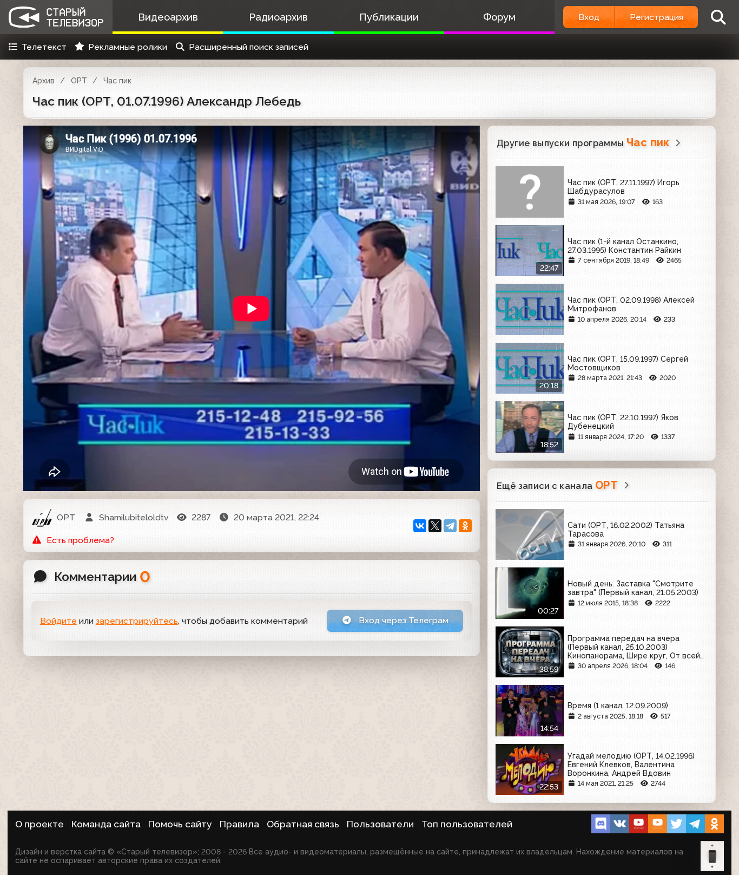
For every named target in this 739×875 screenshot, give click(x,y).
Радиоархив (278, 17)
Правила (239, 824)
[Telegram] (450, 525)
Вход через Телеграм (402, 620)
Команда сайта (106, 824)
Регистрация (656, 17)
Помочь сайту (180, 824)
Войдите (58, 621)
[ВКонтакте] (419, 525)
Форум (499, 17)
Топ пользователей (466, 824)
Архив (43, 80)
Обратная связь (303, 824)
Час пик (117, 80)
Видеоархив (168, 17)
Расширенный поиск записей (248, 47)
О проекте (39, 824)
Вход (588, 17)
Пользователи (380, 824)
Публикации (389, 17)
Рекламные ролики (127, 47)
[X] (434, 525)
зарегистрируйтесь (137, 621)
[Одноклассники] (465, 525)
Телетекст (44, 47)
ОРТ (79, 80)
